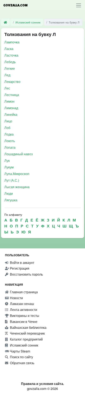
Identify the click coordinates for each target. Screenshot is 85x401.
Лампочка (11, 42)
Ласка (8, 48)
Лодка (9, 134)
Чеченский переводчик (27, 333)
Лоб (7, 127)
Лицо (8, 121)
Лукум (9, 167)
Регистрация (19, 268)
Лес (7, 88)
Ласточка (11, 55)
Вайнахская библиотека (27, 327)
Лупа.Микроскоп (16, 173)
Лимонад (11, 107)
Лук (7, 160)
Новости (16, 298)
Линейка (10, 114)
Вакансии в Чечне (23, 321)
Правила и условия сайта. (42, 383)
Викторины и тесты (24, 315)
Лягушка (10, 200)
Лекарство (12, 81)
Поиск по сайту (21, 357)
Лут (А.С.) (11, 180)
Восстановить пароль (26, 274)
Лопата (9, 147)
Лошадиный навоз (18, 154)
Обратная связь (21, 362)
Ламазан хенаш (21, 303)
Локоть (9, 140)
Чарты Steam (19, 351)
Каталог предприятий (26, 339)
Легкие (9, 68)
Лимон (9, 101)
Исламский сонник (27, 22)
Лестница (11, 94)
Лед (7, 75)
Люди (8, 193)
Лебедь (10, 61)
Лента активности (23, 309)
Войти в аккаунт (21, 262)
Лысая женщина (17, 186)
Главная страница (23, 292)
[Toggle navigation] (79, 5)
